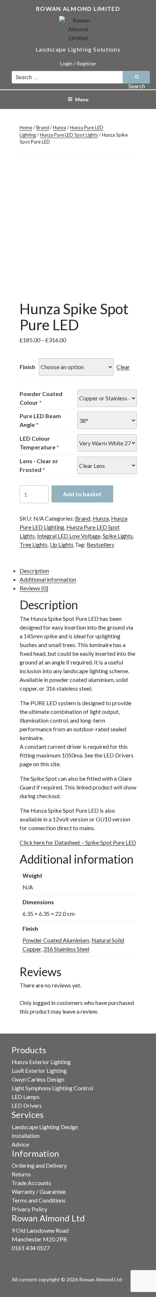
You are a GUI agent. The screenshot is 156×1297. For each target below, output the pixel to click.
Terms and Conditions (39, 1200)
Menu (82, 99)
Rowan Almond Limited (78, 8)
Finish (27, 366)
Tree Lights (34, 544)
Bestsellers (100, 544)
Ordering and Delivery (39, 1165)
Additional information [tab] (48, 579)
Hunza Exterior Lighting (41, 1061)
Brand (42, 127)
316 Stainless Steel (66, 948)
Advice (20, 1144)
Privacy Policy (29, 1208)
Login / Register (78, 63)
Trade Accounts (31, 1182)
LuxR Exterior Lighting (39, 1070)
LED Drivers (27, 1105)
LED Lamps (26, 1096)
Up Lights (62, 544)
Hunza (59, 127)
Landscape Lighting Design (45, 1126)
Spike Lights (118, 535)
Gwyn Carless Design (38, 1079)
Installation (26, 1135)
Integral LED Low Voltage (68, 535)
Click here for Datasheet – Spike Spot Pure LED (78, 842)
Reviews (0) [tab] (34, 588)
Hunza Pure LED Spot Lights (69, 135)
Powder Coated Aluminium (55, 940)
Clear (123, 366)
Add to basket (82, 493)
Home (26, 127)
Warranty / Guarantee (39, 1191)
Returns (21, 1174)
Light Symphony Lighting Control (52, 1087)
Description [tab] (34, 570)
